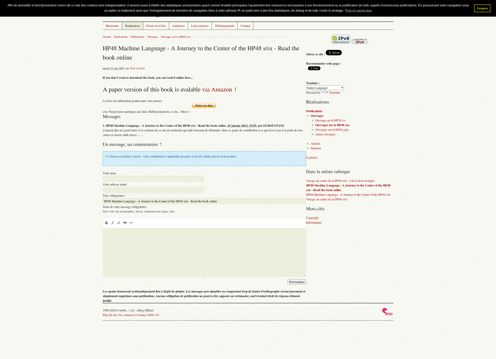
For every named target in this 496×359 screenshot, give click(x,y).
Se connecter (127, 315)
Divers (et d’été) (156, 26)
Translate (334, 92)
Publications (137, 36)
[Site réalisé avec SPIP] (387, 314)
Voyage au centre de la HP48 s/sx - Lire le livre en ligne (340, 181)
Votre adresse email (115, 184)
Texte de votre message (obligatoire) (124, 207)
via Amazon (217, 89)
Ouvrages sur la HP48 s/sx (176, 36)
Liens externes (199, 26)
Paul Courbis (137, 68)
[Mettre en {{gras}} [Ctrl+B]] (106, 223)
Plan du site (110, 315)
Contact (245, 26)
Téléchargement (224, 26)
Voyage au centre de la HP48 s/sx (326, 199)
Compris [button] (482, 8)
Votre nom (109, 173)
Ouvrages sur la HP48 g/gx (332, 129)
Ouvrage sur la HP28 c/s (330, 120)
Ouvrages (152, 36)
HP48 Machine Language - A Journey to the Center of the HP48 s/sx (348, 194)
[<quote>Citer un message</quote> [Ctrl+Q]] (125, 223)
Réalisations (132, 26)
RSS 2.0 (153, 315)
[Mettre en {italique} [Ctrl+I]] (112, 223)
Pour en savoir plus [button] (358, 10)
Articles (315, 143)
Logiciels (311, 157)
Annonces (178, 26)
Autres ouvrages (325, 134)
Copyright (312, 218)
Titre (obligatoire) (113, 195)
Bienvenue (112, 26)
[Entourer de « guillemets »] (131, 223)
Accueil (107, 36)
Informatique (314, 222)
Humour (316, 148)
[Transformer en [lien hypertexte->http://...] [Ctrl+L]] (119, 223)
